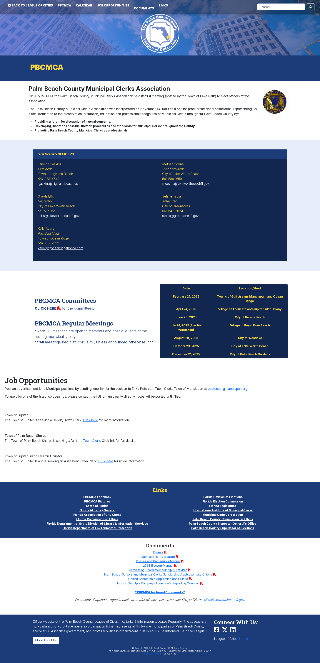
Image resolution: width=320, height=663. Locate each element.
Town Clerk (91, 441)
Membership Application (158, 557)
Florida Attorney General (97, 510)
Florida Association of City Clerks (97, 515)
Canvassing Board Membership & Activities (158, 570)
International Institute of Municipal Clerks (223, 510)
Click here (90, 420)
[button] (144, 3)
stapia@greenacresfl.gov (180, 216)
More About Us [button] (46, 640)
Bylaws (158, 552)
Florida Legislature (222, 506)
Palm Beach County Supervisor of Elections (222, 528)
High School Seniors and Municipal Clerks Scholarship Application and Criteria (158, 574)
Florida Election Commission (223, 501)
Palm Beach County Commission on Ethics (222, 519)
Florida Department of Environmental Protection (97, 528)
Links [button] (163, 5)
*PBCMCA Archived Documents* (160, 592)
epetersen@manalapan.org (227, 389)
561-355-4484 (153, 654)
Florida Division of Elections (222, 497)
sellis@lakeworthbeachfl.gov (59, 216)
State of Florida (97, 506)
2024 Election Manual (158, 565)
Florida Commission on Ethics (97, 519)
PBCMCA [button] (64, 5)
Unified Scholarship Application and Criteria (158, 579)
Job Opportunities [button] (113, 5)
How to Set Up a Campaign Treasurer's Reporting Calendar (158, 583)
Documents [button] (144, 8)
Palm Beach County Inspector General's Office (222, 523)
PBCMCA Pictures (97, 501)
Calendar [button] (84, 5)
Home (243, 639)
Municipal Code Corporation (222, 515)
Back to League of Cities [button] (32, 5)
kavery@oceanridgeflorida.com (60, 248)
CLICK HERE (45, 308)
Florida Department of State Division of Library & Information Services (97, 523)
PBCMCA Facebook (97, 497)
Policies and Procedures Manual (158, 561)
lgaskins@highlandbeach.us (58, 183)
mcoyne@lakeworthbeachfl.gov (185, 183)
